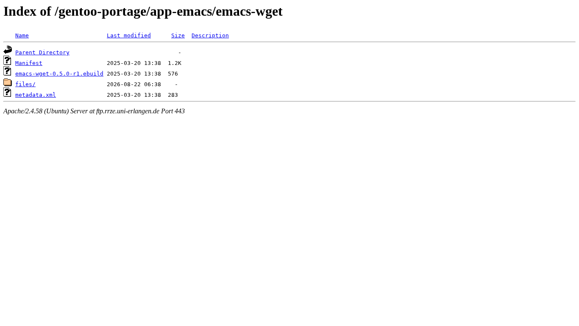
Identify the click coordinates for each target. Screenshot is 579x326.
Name (22, 35)
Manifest (28, 63)
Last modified (129, 35)
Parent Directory (42, 52)
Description (210, 35)
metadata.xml (35, 95)
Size (178, 35)
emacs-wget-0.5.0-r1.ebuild (59, 73)
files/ (25, 84)
